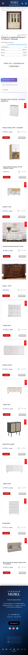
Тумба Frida (6, 404)
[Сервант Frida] (14, 192)
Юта (26, 47)
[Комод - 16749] (14, 272)
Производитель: (5, 47)
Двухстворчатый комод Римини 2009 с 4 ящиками (14, 563)
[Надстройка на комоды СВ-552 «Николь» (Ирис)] (14, 153)
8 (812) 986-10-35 (15, 5)
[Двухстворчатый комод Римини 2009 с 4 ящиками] (14, 548)
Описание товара (8, 79)
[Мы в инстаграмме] (13, 628)
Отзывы (5, 89)
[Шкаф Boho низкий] (14, 430)
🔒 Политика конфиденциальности (14, 637)
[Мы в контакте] (10, 628)
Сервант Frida (6, 206)
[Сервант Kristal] (14, 351)
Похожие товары (14, 66)
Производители (14, 623)
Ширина (3, 49)
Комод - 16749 (6, 286)
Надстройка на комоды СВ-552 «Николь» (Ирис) (12, 167)
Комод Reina (7, 325)
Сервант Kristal (7, 365)
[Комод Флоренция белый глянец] (14, 232)
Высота (3, 52)
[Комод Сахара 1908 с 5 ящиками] (14, 113)
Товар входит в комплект (7, 42)
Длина (2, 55)
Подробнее (22, 137)
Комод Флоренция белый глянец (13, 246)
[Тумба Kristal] (14, 469)
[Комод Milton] (14, 509)
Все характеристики (10, 85)
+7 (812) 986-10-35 (14, 614)
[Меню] (2, 3)
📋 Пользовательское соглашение (14, 641)
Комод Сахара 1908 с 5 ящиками (12, 127)
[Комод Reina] (14, 311)
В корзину (6, 137)
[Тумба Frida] (14, 390)
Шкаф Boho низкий (8, 444)
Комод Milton (6, 523)
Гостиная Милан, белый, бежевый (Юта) (17, 44)
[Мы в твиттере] (17, 628)
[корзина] (26, 3)
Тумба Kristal (7, 483)
